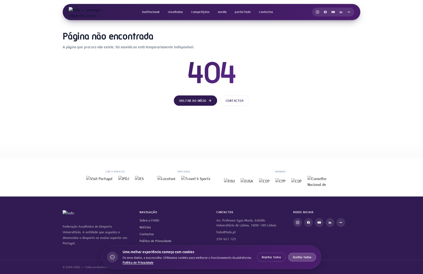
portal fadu (243, 12)
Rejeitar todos (271, 257)
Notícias (145, 227)
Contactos (235, 101)
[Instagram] (317, 12)
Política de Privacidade (155, 241)
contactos (266, 12)
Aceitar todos (302, 257)
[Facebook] (325, 12)
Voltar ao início (192, 101)
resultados (175, 12)
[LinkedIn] (341, 12)
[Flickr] (348, 12)
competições (200, 12)
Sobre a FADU (149, 220)
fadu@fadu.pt (226, 232)
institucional (150, 12)
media (222, 12)
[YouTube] (333, 12)
